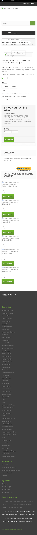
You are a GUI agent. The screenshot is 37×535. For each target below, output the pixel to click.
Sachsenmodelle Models (9, 432)
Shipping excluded (9, 113)
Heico (3, 437)
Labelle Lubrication (8, 348)
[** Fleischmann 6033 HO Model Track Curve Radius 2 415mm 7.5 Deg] (11, 251)
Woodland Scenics (7, 426)
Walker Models (6, 378)
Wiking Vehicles (7, 326)
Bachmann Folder (7, 313)
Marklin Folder (6, 353)
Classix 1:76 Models (8, 408)
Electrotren (5, 340)
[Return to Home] (4, 40)
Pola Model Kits (7, 424)
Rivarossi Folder (7, 440)
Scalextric (5, 380)
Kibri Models (6, 367)
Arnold (4, 402)
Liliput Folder (6, 364)
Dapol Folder (6, 321)
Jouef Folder (6, 443)
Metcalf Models (6, 394)
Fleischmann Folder (8, 345)
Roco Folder (5, 329)
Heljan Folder (6, 453)
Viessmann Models (8, 372)
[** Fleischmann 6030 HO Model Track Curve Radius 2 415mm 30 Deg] (11, 220)
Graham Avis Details (8, 456)
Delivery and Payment (8, 467)
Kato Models (5, 397)
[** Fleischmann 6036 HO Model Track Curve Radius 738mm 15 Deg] (11, 269)
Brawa (3, 399)
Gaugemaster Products (9, 332)
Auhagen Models (7, 362)
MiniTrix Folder (6, 370)
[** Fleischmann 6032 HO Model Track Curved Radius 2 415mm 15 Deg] (11, 238)
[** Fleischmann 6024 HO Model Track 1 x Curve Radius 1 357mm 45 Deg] (11, 184)
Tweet (6, 86)
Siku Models (5, 375)
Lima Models (6, 445)
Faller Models (6, 383)
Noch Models (6, 351)
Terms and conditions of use (11, 470)
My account (6, 480)
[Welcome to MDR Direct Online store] (18, 1)
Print (6, 99)
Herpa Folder (6, 316)
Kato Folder (5, 448)
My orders (5, 484)
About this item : (7, 67)
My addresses (6, 489)
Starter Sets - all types (9, 451)
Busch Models (6, 356)
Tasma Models (6, 389)
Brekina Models (6, 359)
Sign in (32, 3)
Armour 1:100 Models (8, 405)
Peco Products (6, 410)
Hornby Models (6, 386)
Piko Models (5, 343)
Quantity (6, 129)
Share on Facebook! (9, 91)
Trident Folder (6, 324)
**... (3, 190)
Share (14, 86)
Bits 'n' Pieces (6, 413)
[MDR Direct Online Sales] (18, 11)
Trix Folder (5, 335)
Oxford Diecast (6, 337)
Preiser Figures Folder (9, 435)
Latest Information (7, 473)
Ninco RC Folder (7, 318)
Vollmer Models (7, 429)
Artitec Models (6, 391)
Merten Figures (6, 421)
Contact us (26, 3)
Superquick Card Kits (8, 418)
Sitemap (4, 475)
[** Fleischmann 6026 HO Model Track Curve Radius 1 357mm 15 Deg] (11, 202)
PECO (3, 416)
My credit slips (6, 486)
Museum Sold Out (7, 310)
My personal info (7, 492)
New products (6, 465)
